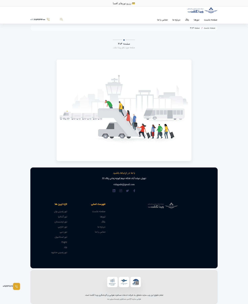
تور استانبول (61, 237)
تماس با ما (162, 20)
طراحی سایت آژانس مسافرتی (130, 299)
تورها (196, 20)
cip (65, 247)
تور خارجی (62, 227)
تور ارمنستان (60, 222)
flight (64, 242)
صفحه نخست (210, 20)
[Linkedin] (114, 191)
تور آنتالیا (62, 217)
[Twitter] (127, 191)
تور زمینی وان (60, 211)
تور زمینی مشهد (59, 252)
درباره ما (176, 20)
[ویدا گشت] (202, 11)
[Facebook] (134, 191)
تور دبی (63, 232)
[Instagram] (120, 191)
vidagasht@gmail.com (124, 184)
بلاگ (187, 20)
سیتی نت (110, 299)
